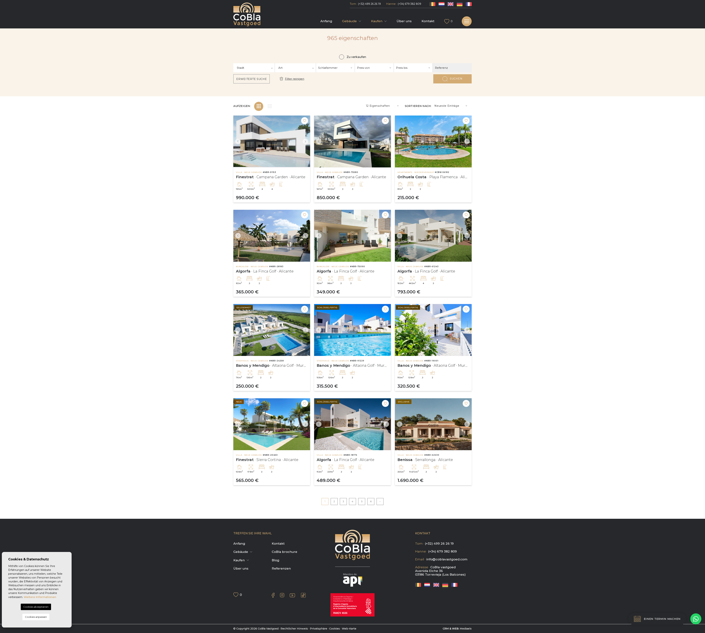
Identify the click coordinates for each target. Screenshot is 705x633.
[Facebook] (273, 595)
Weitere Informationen (40, 597)
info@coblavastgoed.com (446, 559)
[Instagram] (282, 595)
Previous (237, 142)
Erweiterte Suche (251, 79)
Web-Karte (349, 628)
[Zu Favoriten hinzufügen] (304, 120)
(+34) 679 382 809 (409, 4)
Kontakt (428, 21)
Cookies (334, 628)
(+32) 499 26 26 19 (369, 4)
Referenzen (281, 568)
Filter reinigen (294, 79)
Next (306, 142)
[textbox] (254, 68)
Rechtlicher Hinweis (294, 628)
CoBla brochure (284, 552)
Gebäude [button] (349, 21)
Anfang (326, 21)
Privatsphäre (318, 628)
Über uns (404, 21)
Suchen (456, 78)
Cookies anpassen (36, 616)
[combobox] (254, 67)
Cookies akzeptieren (35, 606)
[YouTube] (292, 595)
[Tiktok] (303, 595)
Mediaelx (466, 628)
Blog (275, 560)
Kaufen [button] (376, 21)
